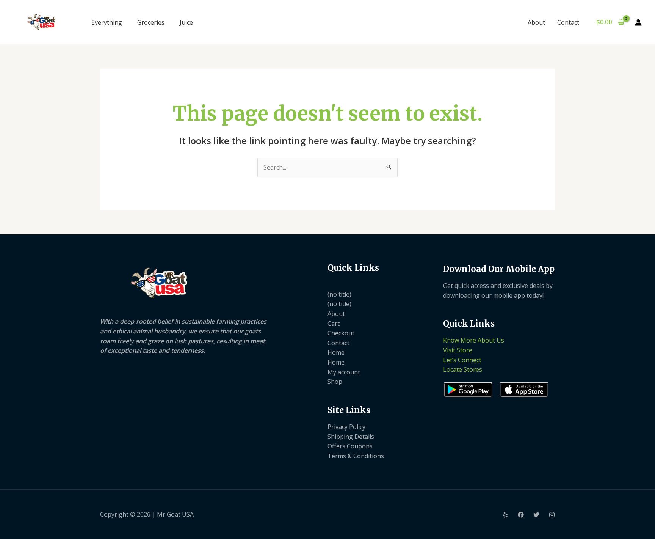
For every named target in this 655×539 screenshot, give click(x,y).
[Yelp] (505, 515)
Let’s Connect (462, 360)
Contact (568, 22)
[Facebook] (521, 515)
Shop (335, 381)
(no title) (339, 294)
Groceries (151, 22)
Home (336, 352)
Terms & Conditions (356, 456)
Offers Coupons (350, 446)
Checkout (341, 333)
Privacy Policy (346, 427)
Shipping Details (351, 436)
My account (344, 372)
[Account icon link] (638, 22)
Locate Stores (462, 369)
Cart (334, 323)
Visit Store (457, 350)
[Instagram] (552, 515)
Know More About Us (473, 340)
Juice (186, 22)
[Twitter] (536, 515)
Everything (106, 22)
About (536, 22)
